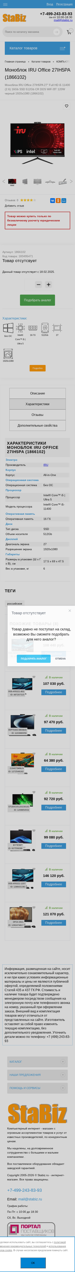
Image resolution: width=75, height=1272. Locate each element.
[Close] (70, 611)
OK (33, 1263)
